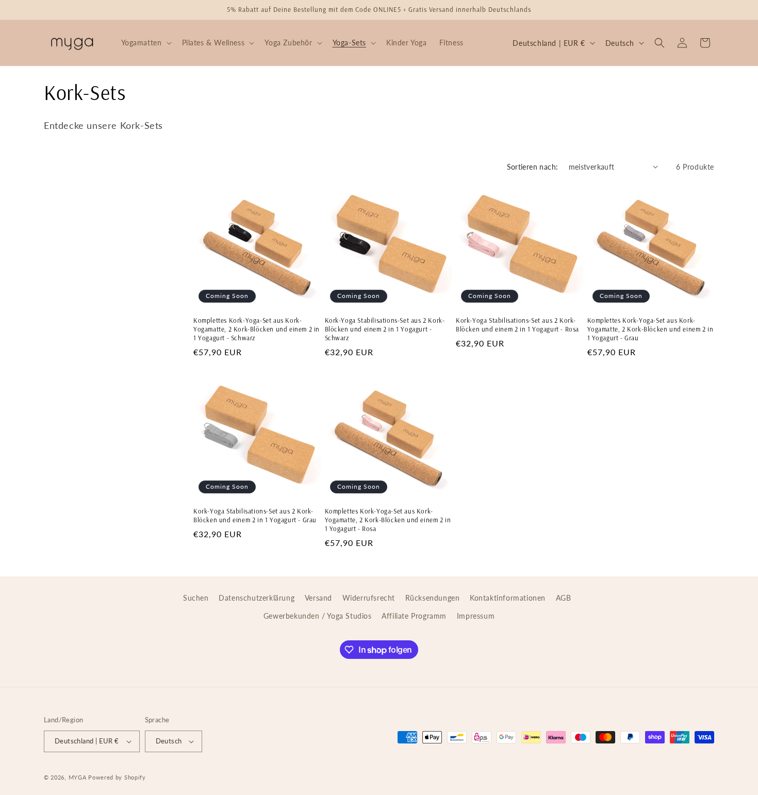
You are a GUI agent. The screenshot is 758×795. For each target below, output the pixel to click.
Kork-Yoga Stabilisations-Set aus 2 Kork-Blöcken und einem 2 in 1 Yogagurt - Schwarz (385, 329)
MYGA (78, 777)
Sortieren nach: (532, 166)
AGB (563, 597)
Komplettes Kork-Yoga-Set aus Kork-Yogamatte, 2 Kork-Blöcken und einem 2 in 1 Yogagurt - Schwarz (256, 329)
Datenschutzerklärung (256, 597)
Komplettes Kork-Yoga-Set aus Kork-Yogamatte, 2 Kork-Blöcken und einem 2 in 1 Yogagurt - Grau (650, 329)
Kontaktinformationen (508, 597)
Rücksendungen (432, 597)
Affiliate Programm (414, 615)
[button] (145, 43)
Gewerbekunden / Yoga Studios (317, 615)
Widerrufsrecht (368, 597)
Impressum (476, 615)
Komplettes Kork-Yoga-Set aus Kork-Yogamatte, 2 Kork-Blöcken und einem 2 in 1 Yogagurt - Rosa (388, 520)
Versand (318, 597)
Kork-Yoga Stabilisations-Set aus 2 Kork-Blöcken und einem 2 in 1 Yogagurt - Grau (255, 515)
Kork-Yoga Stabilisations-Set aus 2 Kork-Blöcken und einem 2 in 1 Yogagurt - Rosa (517, 324)
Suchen (196, 597)
